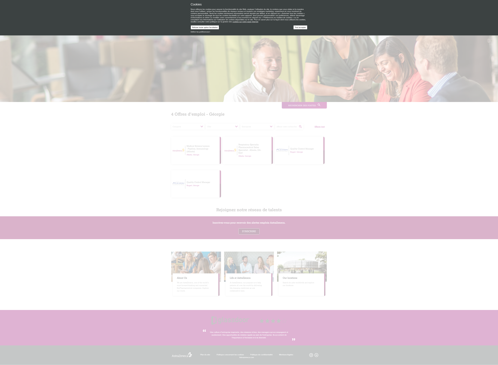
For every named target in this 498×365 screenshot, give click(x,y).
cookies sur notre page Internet (245, 22)
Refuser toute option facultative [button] (205, 27)
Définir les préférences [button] (200, 32)
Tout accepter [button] (300, 27)
